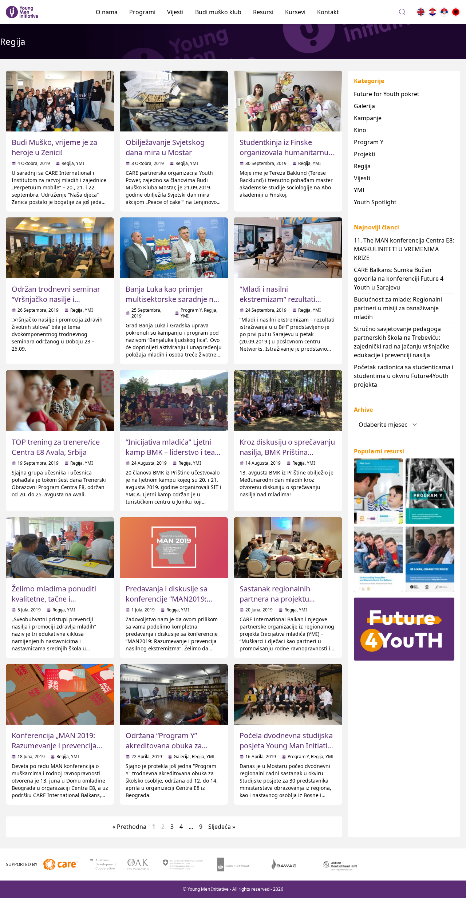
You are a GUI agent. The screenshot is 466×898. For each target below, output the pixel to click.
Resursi (263, 12)
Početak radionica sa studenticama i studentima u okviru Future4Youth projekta (403, 376)
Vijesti (175, 12)
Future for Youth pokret (386, 94)
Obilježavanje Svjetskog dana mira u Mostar (165, 147)
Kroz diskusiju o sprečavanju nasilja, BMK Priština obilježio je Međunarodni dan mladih (287, 457)
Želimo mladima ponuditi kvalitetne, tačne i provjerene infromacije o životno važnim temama (54, 604)
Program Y (191, 310)
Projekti (364, 154)
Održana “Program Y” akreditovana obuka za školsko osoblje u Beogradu (172, 745)
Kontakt (328, 12)
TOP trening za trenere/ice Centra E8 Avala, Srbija (56, 447)
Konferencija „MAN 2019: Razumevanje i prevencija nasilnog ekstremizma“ (54, 745)
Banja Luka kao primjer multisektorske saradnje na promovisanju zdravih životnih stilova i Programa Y (173, 304)
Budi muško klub (218, 12)
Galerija (182, 756)
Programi (142, 12)
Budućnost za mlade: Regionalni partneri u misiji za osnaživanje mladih (398, 308)
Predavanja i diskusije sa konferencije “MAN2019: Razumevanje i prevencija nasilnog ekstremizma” (168, 604)
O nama (107, 12)
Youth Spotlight (375, 202)
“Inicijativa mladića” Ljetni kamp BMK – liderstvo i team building (174, 452)
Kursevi (295, 12)
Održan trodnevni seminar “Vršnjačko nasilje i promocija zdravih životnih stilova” (56, 304)
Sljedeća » (221, 827)
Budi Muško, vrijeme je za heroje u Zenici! (54, 147)
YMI (80, 163)
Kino (360, 130)
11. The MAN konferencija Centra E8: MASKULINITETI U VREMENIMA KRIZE (404, 249)
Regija (68, 163)
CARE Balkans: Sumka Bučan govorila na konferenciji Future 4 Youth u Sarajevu (398, 278)
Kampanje (368, 118)
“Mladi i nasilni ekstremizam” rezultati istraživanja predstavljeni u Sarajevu (284, 304)
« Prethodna (129, 827)
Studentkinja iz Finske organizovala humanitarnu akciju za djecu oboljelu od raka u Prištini (284, 157)
